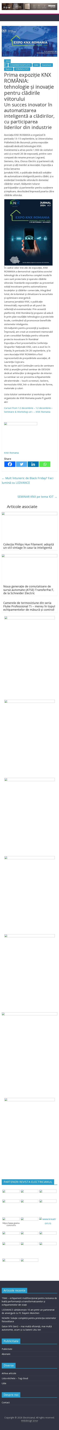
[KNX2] (20, 424)
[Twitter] (21, 464)
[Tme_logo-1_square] (11, 1260)
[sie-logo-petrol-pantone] (48, 1191)
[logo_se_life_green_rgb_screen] (11, 1191)
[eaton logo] (11, 1201)
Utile (4, 1383)
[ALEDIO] (29, 1233)
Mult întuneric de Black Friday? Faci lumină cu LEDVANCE (27, 480)
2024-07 (7, 63)
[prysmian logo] (11, 1244)
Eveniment (46, 65)
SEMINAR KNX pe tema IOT (37, 496)
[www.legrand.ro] (29, 1191)
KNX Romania (11, 452)
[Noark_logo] (29, 1219)
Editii (36, 65)
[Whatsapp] (44, 464)
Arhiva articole (9, 1373)
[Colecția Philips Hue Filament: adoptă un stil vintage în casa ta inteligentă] (29, 514)
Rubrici (9, 69)
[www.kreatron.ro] (48, 1219)
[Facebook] (9, 464)
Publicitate (7, 1348)
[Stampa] (48, 1244)
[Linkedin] (33, 464)
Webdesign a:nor (29, 1420)
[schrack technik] (29, 1244)
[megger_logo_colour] (29, 1260)
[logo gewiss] (11, 1219)
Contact (6, 1402)
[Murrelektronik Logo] (11, 1233)
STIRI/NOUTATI (22, 69)
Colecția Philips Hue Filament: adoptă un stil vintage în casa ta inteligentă (28, 546)
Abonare (6, 1353)
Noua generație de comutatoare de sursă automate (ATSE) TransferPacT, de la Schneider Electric (28, 589)
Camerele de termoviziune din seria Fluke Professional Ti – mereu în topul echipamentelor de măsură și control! (29, 606)
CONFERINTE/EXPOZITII (20, 65)
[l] (48, 1201)
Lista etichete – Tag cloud (15, 1378)
